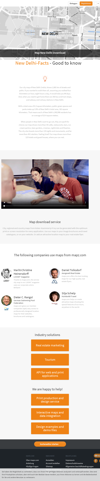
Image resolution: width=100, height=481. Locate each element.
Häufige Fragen (32, 466)
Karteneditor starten (49, 444)
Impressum (70, 460)
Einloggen (73, 3)
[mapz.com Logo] (6, 3)
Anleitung (30, 463)
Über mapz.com (32, 460)
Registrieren (86, 3)
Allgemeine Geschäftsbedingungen (79, 466)
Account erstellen (53, 463)
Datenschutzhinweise (74, 463)
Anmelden (50, 460)
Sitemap (49, 466)
